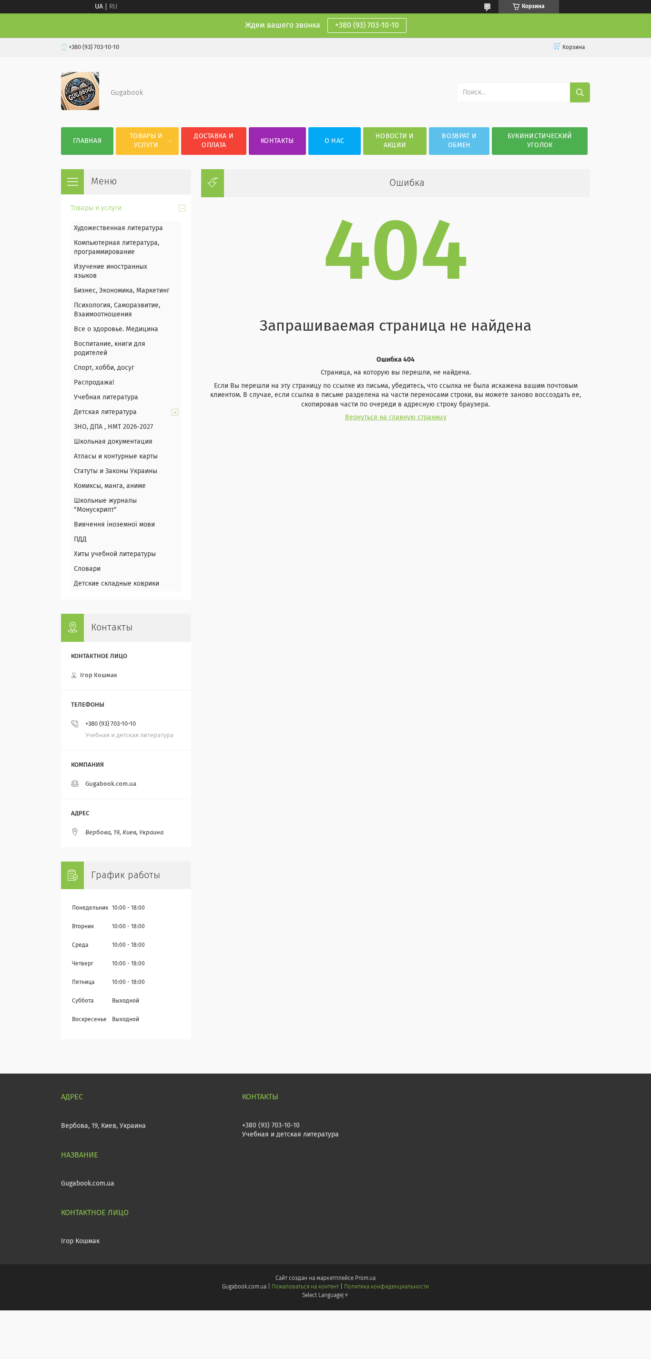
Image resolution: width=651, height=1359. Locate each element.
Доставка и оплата (214, 141)
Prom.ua (365, 1278)
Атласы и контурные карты (116, 456)
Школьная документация (113, 441)
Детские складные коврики (116, 583)
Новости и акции (395, 141)
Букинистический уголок (540, 141)
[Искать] (580, 92)
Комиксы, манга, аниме (110, 486)
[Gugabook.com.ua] (80, 108)
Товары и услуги (146, 141)
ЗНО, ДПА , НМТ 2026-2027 (113, 427)
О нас (335, 141)
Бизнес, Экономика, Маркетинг (122, 290)
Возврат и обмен (459, 141)
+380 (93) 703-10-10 (367, 25)
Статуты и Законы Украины (115, 471)
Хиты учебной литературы (115, 554)
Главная (87, 141)
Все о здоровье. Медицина (116, 329)
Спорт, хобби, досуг (104, 368)
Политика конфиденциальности (386, 1287)
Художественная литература (118, 228)
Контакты (277, 141)
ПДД (80, 539)
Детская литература (105, 412)
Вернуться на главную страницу (396, 417)
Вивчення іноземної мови (114, 524)
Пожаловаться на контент (305, 1287)
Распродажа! (94, 382)
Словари (87, 569)
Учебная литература (106, 397)
